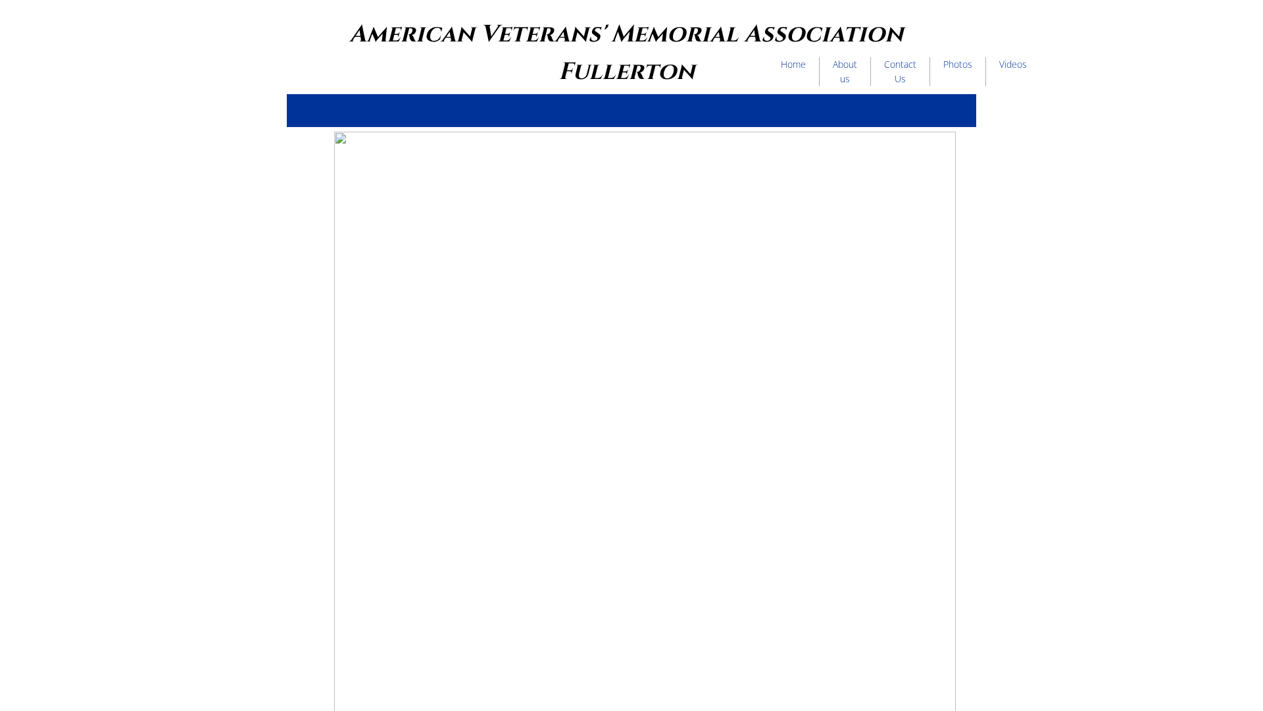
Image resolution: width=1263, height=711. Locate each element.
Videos (1013, 64)
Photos (957, 64)
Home (793, 64)
